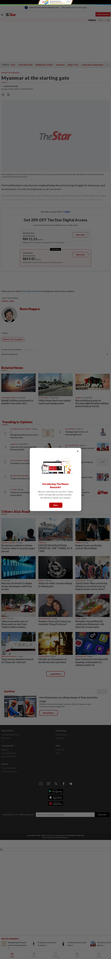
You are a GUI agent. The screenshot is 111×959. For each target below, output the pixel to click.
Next (55, 505)
